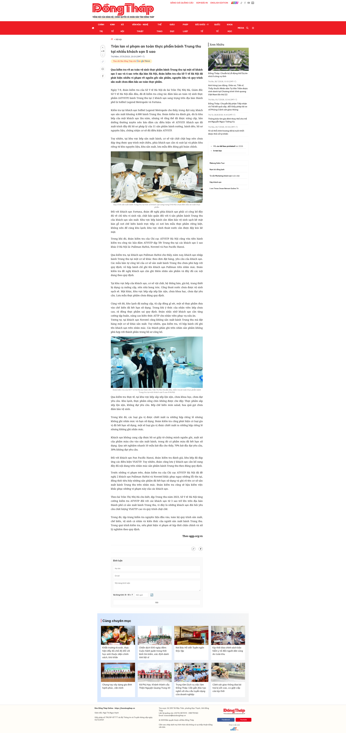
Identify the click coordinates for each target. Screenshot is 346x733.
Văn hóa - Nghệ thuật (140, 28)
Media (241, 28)
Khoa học (230, 28)
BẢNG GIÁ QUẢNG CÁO (181, 2)
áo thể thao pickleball (226, 146)
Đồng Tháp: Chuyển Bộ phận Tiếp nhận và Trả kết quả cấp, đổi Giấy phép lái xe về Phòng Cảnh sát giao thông (227, 106)
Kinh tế (112, 28)
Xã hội (122, 28)
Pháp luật (185, 28)
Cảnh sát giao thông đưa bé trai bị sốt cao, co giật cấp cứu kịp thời (226, 687)
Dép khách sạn (215, 182)
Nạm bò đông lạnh (217, 169)
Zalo (253, 2)
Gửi (156, 602)
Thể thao (159, 28)
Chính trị (101, 28)
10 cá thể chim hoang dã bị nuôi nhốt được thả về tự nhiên (226, 132)
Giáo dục (172, 28)
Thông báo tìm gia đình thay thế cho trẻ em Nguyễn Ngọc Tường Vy (227, 120)
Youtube (243, 720)
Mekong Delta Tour (217, 163)
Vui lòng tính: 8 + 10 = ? (123, 595)
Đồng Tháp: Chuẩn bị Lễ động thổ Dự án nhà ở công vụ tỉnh (228, 75)
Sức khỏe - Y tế (202, 28)
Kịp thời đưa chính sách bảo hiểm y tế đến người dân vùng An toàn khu (227, 650)
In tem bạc (217, 151)
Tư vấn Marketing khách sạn (221, 176)
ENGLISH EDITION (219, 2)
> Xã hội (118, 39)
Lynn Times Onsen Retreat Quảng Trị (224, 189)
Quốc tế (217, 28)
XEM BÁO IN (202, 2)
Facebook (226, 720)
